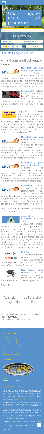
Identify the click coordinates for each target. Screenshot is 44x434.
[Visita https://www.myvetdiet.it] (11, 71)
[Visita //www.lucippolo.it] (9, 114)
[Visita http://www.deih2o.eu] (11, 219)
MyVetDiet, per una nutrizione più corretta (32, 69)
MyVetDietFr (27, 185)
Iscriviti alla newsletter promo (13, 344)
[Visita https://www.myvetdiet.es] (11, 166)
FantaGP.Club (27, 91)
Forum (5, 350)
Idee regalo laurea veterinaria (32, 271)
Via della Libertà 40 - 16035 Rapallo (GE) (21, 307)
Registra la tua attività (11, 346)
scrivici (5, 379)
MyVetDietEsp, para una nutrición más (32, 163)
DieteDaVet (26, 252)
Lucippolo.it (22, 111)
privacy (16, 421)
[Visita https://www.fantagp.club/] (11, 94)
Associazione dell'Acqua (27, 217)
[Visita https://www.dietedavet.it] (11, 255)
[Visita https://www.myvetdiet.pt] (11, 140)
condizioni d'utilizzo (19, 399)
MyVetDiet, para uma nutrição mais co (32, 138)
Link (4, 352)
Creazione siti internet (11, 354)
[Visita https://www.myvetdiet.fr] (11, 189)
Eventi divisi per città (10, 340)
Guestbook (7, 348)
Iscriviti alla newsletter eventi (13, 342)
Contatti (6, 338)
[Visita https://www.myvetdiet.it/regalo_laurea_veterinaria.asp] (11, 273)
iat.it (3, 208)
